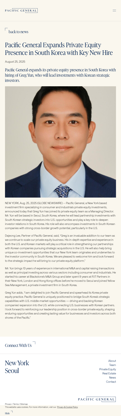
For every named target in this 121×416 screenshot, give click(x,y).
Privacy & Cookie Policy (67, 407)
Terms (16, 404)
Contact (111, 381)
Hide (7, 413)
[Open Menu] (114, 10)
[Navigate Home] (21, 10)
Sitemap (24, 404)
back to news (18, 31)
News (112, 377)
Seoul (12, 370)
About (112, 360)
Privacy (8, 404)
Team (112, 365)
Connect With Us (18, 345)
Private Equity (107, 369)
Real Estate (109, 373)
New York (17, 362)
